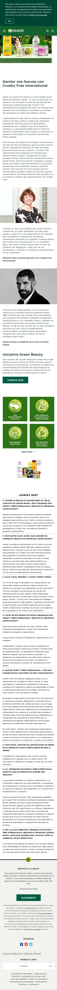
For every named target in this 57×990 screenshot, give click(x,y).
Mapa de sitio (40, 974)
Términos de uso (31, 908)
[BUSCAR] (52, 31)
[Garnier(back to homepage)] (15, 31)
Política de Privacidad (38, 15)
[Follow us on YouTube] (26, 944)
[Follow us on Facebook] (21, 944)
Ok (9, 21)
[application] (28, 966)
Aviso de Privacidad (18, 979)
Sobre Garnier (41, 982)
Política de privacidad (32, 929)
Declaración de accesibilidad (21, 982)
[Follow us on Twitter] (30, 944)
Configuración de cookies (21, 974)
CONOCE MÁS (15, 380)
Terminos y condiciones (28, 984)
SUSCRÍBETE (28, 897)
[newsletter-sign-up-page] (47, 31)
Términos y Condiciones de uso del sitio (28, 976)
